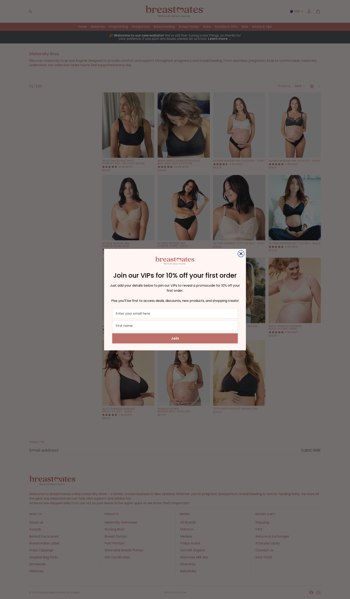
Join (175, 338)
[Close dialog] (241, 253)
